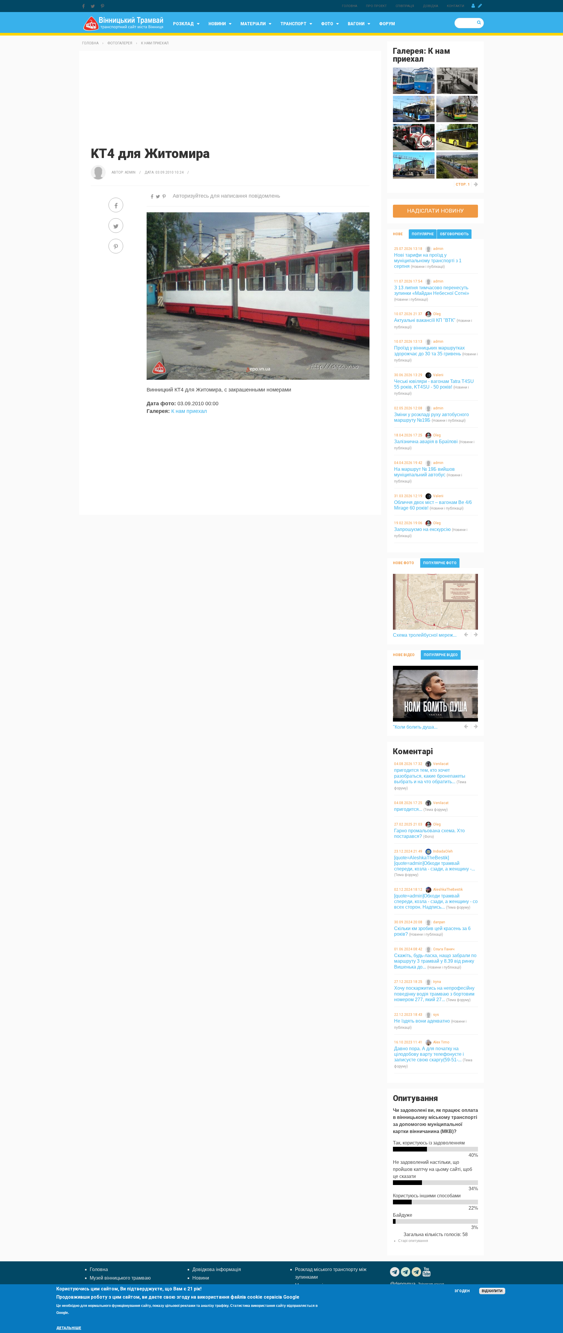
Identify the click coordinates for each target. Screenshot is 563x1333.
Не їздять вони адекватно (422, 1020)
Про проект (376, 6)
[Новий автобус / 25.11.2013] (457, 108)
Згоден (462, 1291)
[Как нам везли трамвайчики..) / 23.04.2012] (457, 164)
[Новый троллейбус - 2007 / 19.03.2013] (457, 136)
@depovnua (403, 1283)
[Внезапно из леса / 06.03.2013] (414, 164)
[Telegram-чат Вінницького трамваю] (406, 1272)
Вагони (356, 23)
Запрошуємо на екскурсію (422, 529)
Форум (387, 23)
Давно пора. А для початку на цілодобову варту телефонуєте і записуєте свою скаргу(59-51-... (429, 1054)
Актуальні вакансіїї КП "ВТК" (424, 320)
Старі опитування (413, 1241)
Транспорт (293, 23)
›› (476, 184)
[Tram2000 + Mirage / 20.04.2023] (414, 80)
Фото (327, 23)
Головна (349, 6)
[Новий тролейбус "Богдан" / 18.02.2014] (414, 108)
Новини (217, 23)
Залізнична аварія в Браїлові (426, 441)
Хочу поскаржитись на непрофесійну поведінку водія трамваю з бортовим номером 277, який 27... (434, 994)
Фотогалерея (119, 43)
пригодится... (408, 809)
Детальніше (68, 1327)
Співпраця (405, 6)
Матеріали (253, 23)
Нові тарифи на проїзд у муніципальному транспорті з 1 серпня (428, 261)
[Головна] (123, 23)
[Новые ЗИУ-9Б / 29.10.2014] (457, 80)
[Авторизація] (473, 5)
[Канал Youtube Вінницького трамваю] (427, 1272)
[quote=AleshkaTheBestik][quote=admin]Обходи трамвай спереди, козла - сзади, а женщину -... (434, 863)
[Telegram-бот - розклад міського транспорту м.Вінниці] (417, 1272)
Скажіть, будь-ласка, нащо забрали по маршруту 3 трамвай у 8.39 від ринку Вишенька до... (435, 961)
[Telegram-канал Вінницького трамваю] (395, 1272)
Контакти (455, 6)
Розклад (183, 23)
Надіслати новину (435, 210)
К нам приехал (155, 43)
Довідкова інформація (216, 1269)
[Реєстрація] (480, 5)
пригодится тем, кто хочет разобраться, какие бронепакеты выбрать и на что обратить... (429, 776)
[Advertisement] (230, 98)
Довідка (430, 6)
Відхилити (492, 1291)
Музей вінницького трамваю (120, 1277)
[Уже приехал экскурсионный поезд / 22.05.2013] (414, 136)
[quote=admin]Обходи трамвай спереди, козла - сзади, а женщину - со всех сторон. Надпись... (436, 901)
